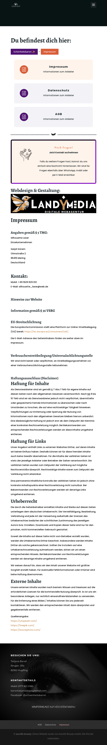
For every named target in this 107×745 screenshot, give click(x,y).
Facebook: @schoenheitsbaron (28, 695)
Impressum (64, 725)
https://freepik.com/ (22, 625)
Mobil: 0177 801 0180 (22, 686)
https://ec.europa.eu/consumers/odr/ (46, 331)
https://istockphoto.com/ (25, 630)
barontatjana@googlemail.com (29, 690)
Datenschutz (50, 725)
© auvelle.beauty (23, 734)
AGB (40, 725)
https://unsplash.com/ (24, 621)
